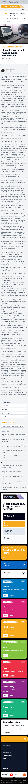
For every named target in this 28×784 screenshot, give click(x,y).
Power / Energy (14, 15)
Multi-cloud (22, 13)
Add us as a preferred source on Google (13, 426)
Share (5, 422)
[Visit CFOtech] (10, 581)
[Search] (20, 21)
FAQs (4, 758)
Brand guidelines (7, 745)
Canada (12, 725)
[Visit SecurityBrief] (10, 682)
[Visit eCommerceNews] (10, 642)
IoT (3, 46)
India (17, 725)
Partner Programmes (12, 46)
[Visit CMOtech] (10, 602)
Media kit (12, 595)
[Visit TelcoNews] (10, 702)
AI (20, 46)
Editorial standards (7, 755)
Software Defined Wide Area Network (11, 18)
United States (7, 732)
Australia (6, 725)
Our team (5, 765)
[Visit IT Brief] (10, 662)
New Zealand (7, 729)
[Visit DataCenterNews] (10, 622)
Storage (23, 18)
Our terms (5, 768)
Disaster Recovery (14, 13)
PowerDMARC (21, 782)
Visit (4, 595)
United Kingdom (16, 729)
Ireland (22, 725)
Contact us (5, 749)
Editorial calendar (7, 752)
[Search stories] (25, 739)
